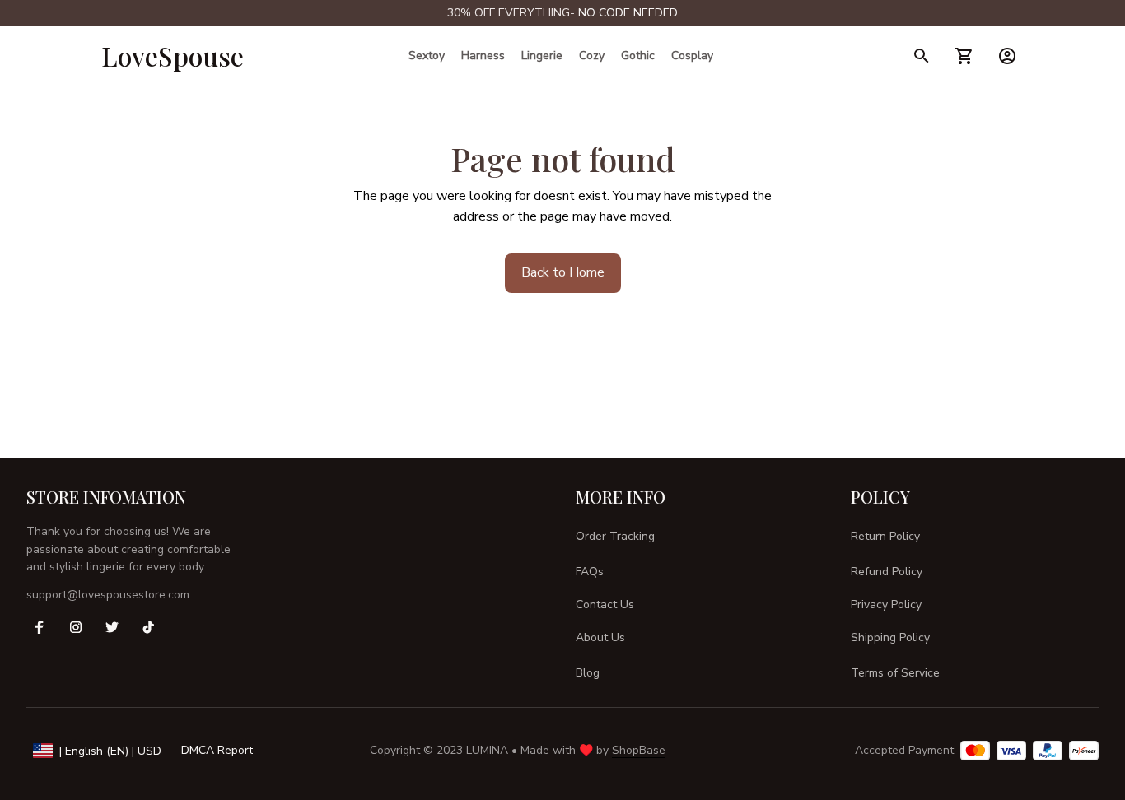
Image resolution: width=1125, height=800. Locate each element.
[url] (628, 13)
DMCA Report (217, 750)
